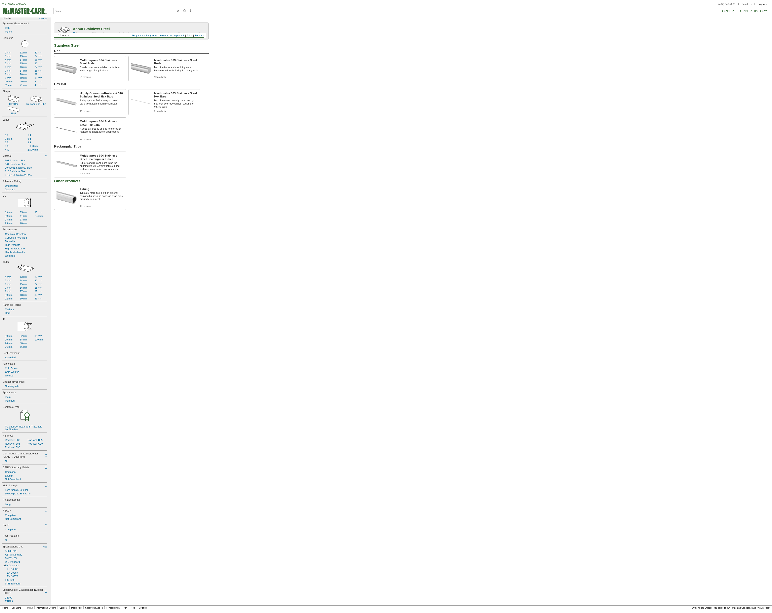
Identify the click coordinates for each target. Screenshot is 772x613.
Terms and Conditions (741, 608)
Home (5, 608)
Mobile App (76, 608)
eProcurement (113, 608)
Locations (16, 608)
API (125, 608)
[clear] (178, 11)
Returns (29, 608)
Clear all (43, 18)
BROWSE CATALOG (16, 4)
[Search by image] (190, 11)
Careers (64, 608)
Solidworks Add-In (94, 608)
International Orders (46, 608)
